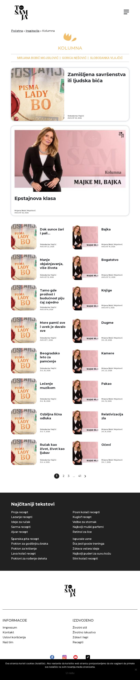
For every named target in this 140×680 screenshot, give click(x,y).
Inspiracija (32, 30)
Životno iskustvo (84, 632)
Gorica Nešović (74, 58)
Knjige (106, 290)
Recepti (78, 642)
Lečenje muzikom (47, 386)
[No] (135, 669)
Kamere (107, 353)
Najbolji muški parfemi (88, 527)
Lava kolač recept (23, 553)
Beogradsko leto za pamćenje (50, 357)
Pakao (106, 384)
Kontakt (8, 632)
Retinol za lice (82, 532)
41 (79, 476)
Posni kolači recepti (86, 512)
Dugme (107, 323)
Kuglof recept (82, 517)
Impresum (10, 627)
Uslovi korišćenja (14, 637)
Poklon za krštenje (24, 548)
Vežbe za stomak (84, 522)
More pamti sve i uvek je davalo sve (52, 327)
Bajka (106, 229)
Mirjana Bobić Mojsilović (38, 58)
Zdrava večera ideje (86, 548)
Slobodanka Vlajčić (106, 58)
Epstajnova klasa (35, 198)
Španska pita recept (25, 539)
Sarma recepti (21, 527)
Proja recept (19, 512)
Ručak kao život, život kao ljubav (52, 449)
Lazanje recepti (21, 517)
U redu (70, 673)
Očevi (106, 445)
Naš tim (8, 642)
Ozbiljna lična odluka (51, 416)
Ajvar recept (19, 532)
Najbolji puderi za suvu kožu (92, 553)
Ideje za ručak (20, 522)
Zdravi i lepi (80, 637)
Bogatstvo (109, 260)
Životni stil (80, 627)
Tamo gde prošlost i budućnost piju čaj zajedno (52, 296)
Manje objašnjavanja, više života (51, 264)
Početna (17, 30)
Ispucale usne (82, 539)
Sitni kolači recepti (85, 558)
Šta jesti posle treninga (88, 543)
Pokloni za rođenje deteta (29, 558)
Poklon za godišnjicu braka (29, 543)
